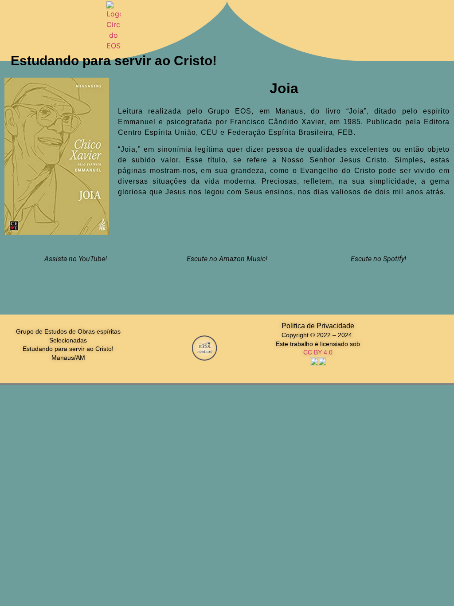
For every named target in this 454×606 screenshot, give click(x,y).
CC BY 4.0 (318, 352)
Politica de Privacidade (318, 326)
